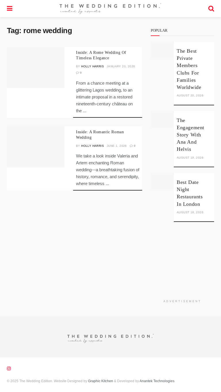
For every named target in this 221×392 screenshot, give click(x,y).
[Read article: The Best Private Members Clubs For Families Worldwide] (162, 50)
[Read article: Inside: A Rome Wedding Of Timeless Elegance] (35, 67)
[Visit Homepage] (110, 8)
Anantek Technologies (156, 381)
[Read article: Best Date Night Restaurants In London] (162, 181)
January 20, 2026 (121, 66)
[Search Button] (211, 8)
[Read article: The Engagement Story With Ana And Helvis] (162, 119)
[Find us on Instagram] (9, 368)
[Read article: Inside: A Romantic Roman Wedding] (35, 147)
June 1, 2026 (117, 145)
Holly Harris (92, 66)
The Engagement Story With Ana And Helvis (190, 134)
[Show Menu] (9, 8)
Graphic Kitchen (100, 381)
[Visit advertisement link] (182, 265)
